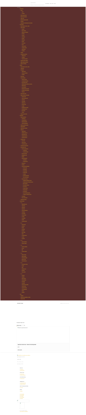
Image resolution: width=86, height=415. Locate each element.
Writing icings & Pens (24, 113)
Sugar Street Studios (25, 284)
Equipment (21, 115)
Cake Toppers (23, 27)
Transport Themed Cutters (27, 194)
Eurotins (23, 230)
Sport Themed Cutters (26, 192)
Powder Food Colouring (25, 90)
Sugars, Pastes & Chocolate (25, 95)
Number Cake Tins (24, 132)
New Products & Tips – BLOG (25, 66)
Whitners (23, 91)
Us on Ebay (21, 398)
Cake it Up (23, 205)
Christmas (23, 36)
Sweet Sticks (24, 286)
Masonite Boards (24, 121)
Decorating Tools (23, 147)
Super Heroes (24, 46)
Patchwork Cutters (25, 264)
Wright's (23, 292)
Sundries (23, 74)
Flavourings (22, 76)
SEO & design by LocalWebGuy (24, 411)
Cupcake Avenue (24, 221)
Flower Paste (24, 104)
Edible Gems (24, 55)
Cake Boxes (23, 118)
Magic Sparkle (24, 256)
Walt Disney (24, 49)
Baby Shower (24, 30)
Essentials (22, 69)
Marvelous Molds (24, 257)
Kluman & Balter (24, 251)
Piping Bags (25, 159)
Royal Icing (23, 110)
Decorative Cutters (26, 185)
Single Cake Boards (25, 123)
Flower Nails (25, 170)
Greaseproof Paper (24, 199)
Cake (22, 11)
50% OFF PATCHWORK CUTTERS (25, 297)
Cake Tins (22, 129)
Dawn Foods (24, 224)
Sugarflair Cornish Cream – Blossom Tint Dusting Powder (27, 344)
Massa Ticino (24, 259)
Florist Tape (25, 167)
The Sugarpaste (24, 289)
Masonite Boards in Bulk (24, 19)
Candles (22, 52)
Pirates (23, 41)
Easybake (23, 229)
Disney (23, 227)
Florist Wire (25, 169)
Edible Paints (24, 85)
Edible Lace (23, 102)
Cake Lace (23, 207)
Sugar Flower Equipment (25, 166)
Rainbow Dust (24, 268)
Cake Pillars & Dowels (24, 128)
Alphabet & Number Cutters (27, 180)
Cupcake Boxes (24, 120)
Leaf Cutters (25, 191)
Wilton (23, 290)
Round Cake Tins (24, 134)
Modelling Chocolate (25, 107)
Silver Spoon (24, 278)
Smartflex (23, 281)
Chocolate (23, 101)
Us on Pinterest (22, 395)
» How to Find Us (22, 370)
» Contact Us (21, 369)
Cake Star (23, 208)
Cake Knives (25, 150)
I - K (21, 245)
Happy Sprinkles (24, 241)
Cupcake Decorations (24, 54)
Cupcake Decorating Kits (24, 145)
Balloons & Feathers (25, 32)
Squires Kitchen (24, 287)
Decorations (22, 24)
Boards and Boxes (23, 117)
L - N (21, 253)
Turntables (23, 196)
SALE (20, 294)
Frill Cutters (25, 186)
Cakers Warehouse (25, 210)
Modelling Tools (24, 155)
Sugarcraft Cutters (25, 178)
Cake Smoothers (25, 151)
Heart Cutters (25, 189)
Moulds (23, 156)
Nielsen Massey (24, 260)
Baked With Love (24, 204)
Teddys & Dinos (24, 47)
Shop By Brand (22, 201)
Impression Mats (24, 153)
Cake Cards (22, 18)
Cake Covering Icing (25, 98)
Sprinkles (22, 21)
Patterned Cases (24, 143)
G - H (21, 240)
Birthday (23, 33)
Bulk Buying (21, 8)
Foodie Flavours (24, 235)
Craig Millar (23, 218)
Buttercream (24, 96)
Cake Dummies (23, 126)
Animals (23, 29)
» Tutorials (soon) (22, 378)
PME (22, 267)
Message (23, 39)
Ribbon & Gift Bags (23, 63)
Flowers (23, 38)
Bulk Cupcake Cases (24, 15)
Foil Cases (23, 140)
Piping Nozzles (25, 161)
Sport (23, 44)
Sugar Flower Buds (26, 175)
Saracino (23, 275)
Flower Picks (25, 172)
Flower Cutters (25, 188)
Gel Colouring (24, 87)
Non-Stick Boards (26, 177)
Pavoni (23, 265)
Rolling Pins (23, 163)
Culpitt (23, 219)
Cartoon (23, 35)
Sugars (23, 112)
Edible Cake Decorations (24, 62)
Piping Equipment (24, 158)
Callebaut (23, 211)
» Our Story (21, 387)
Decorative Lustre (24, 82)
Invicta (23, 248)
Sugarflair (23, 283)
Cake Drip (23, 99)
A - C (21, 202)
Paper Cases (24, 142)
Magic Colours (24, 254)
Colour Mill (23, 213)
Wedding (23, 50)
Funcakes (23, 238)
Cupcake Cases (23, 139)
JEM (22, 249)
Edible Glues (24, 71)
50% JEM (22, 295)
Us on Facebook (22, 397)
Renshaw (23, 270)
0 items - (51, 3)
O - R (21, 262)
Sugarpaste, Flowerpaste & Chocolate (26, 22)
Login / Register (47, 3)
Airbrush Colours (24, 79)
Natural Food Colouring (25, 88)
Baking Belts (24, 131)
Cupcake (23, 13)
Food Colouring (23, 77)
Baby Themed (25, 183)
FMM (22, 233)
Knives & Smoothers (25, 148)
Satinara (23, 276)
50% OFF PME (23, 298)
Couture (23, 216)
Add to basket (20, 349)
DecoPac (23, 226)
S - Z (21, 273)
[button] (19, 7)
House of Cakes (24, 243)
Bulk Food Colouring (24, 16)
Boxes (22, 10)
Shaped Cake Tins (24, 135)
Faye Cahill (23, 232)
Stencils (23, 164)
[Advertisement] (43, 313)
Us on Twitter (21, 396)
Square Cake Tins (24, 137)
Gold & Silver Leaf (23, 93)
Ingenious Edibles (24, 246)
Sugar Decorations (25, 58)
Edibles (21, 65)
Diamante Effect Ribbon (24, 60)
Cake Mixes (22, 68)
